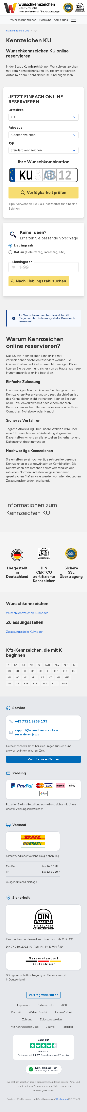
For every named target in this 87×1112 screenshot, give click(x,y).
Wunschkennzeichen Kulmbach (27, 613)
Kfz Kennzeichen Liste (17, 30)
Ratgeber (67, 1026)
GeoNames (62, 1099)
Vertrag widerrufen (43, 995)
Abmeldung (61, 19)
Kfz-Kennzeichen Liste (24, 1026)
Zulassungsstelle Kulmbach (24, 632)
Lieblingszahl (22, 262)
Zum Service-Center (43, 759)
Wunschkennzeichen (23, 19)
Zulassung (45, 19)
